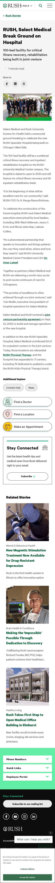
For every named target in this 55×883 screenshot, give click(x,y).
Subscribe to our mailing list (27, 803)
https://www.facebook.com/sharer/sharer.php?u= (6, 83)
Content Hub (13, 387)
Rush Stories (13, 15)
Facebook (6, 816)
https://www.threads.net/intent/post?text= (24, 83)
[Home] (13, 830)
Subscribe (26, 476)
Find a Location (24, 414)
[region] (27, 865)
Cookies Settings (27, 869)
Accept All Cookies (27, 877)
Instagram (24, 816)
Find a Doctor (23, 402)
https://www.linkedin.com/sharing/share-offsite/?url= (15, 83)
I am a (25, 5)
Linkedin (34, 816)
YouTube (15, 816)
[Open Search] (40, 5)
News (31, 387)
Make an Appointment (28, 427)
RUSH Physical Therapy (17, 354)
